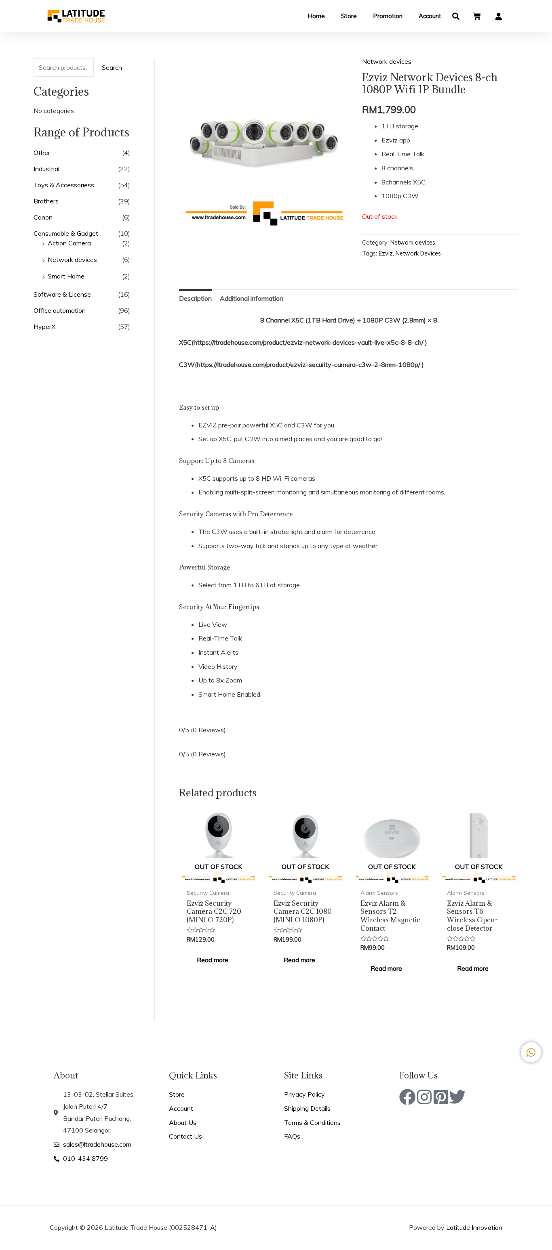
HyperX (44, 326)
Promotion (387, 16)
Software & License (62, 294)
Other (42, 153)
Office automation (60, 310)
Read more (212, 960)
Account (430, 16)
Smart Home (66, 276)
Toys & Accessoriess (64, 185)
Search (112, 67)
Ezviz (386, 253)
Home (316, 16)
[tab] (195, 298)
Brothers (46, 201)
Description (195, 298)
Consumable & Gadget (66, 233)
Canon (43, 217)
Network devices (72, 259)
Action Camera (69, 243)
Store (349, 16)
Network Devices (418, 253)
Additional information (251, 298)
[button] (456, 16)
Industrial (46, 169)
